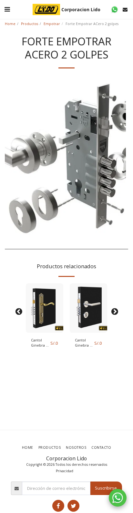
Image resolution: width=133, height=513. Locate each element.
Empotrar (52, 24)
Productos (29, 24)
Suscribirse (106, 488)
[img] (44, 308)
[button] (7, 9)
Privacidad (64, 471)
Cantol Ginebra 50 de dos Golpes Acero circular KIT (84, 343)
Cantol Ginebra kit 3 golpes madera (40, 343)
